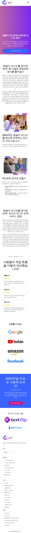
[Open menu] (26, 2)
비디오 (15, 182)
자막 (10, 183)
